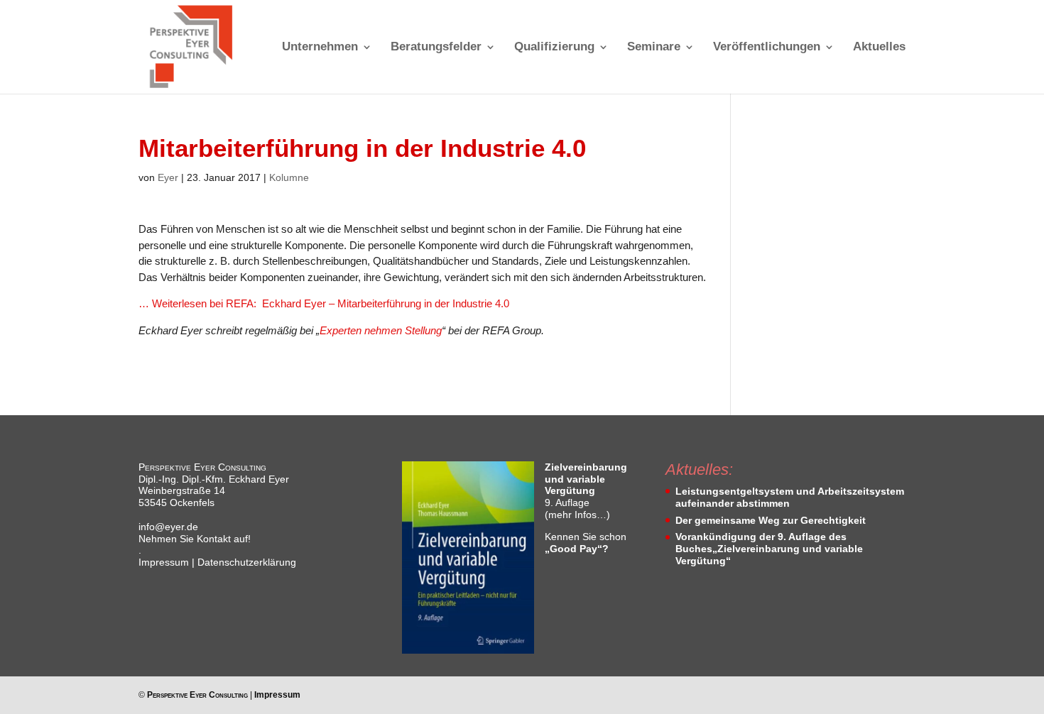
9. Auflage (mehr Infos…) (586, 490)
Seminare (653, 47)
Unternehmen (320, 47)
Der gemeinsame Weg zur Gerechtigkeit (770, 520)
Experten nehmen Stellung (381, 330)
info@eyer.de (168, 526)
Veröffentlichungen (766, 47)
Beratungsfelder (436, 47)
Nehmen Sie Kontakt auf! (194, 538)
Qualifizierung (554, 47)
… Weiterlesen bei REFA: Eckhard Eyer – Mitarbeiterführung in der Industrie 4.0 (323, 303)
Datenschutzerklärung (246, 562)
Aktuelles (879, 47)
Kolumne (289, 177)
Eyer (168, 177)
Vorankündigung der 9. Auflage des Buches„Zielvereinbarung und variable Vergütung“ (769, 548)
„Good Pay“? (577, 548)
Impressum (163, 562)
